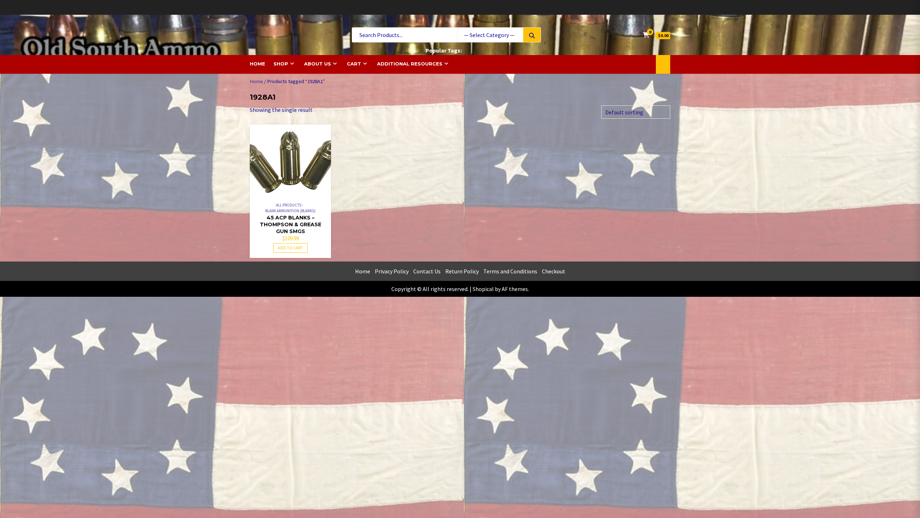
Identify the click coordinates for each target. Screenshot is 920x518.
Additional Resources (409, 64)
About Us (317, 64)
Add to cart (290, 247)
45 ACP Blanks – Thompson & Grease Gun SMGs (290, 224)
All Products (288, 205)
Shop (280, 64)
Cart (354, 64)
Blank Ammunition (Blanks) (290, 210)
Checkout (553, 271)
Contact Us (427, 271)
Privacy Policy (392, 271)
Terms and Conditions (510, 271)
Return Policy (462, 271)
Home (257, 64)
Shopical (483, 288)
